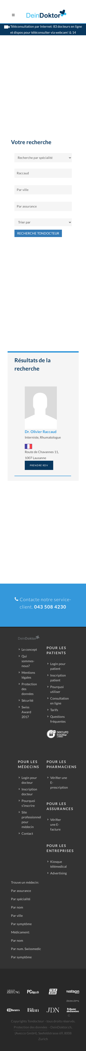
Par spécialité (20, 899)
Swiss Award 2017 (26, 712)
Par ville (17, 915)
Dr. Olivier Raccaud (40, 431)
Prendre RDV (39, 465)
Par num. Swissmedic (26, 949)
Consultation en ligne (59, 700)
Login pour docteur (29, 780)
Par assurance (21, 891)
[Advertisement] (43, 92)
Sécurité (27, 700)
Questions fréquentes (58, 719)
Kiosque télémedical (58, 864)
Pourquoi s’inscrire (28, 803)
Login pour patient (58, 666)
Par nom (17, 907)
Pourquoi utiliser (57, 689)
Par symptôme (21, 924)
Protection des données (29, 689)
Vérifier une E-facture (55, 824)
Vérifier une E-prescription (59, 782)
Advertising (58, 873)
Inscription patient (58, 677)
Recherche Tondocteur (38, 233)
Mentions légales (28, 675)
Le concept (29, 649)
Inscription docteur (29, 791)
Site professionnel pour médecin (31, 819)
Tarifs (54, 710)
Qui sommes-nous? (28, 661)
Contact (27, 833)
